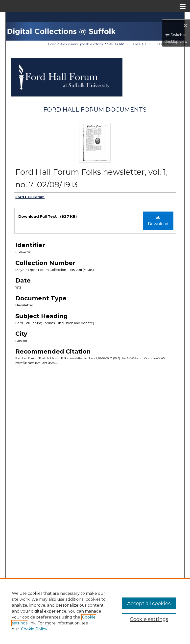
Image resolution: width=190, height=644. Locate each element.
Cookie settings (149, 619)
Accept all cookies (149, 603)
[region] (95, 611)
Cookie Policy (34, 629)
